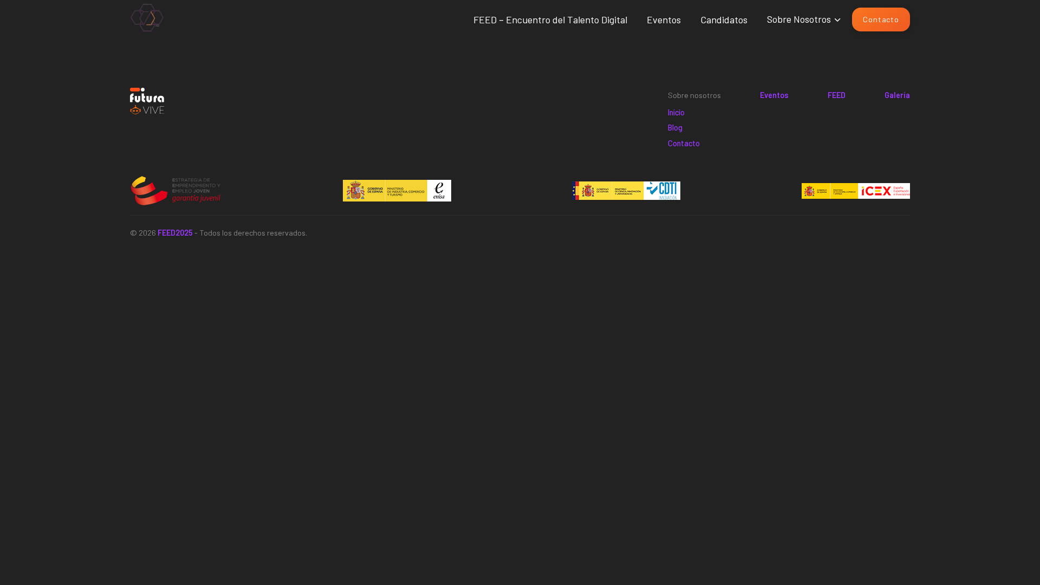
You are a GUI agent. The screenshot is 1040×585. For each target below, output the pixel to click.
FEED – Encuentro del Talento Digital (550, 19)
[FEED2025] (147, 20)
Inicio (676, 112)
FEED (837, 95)
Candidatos (724, 19)
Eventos (664, 19)
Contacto (881, 19)
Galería (897, 95)
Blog (675, 127)
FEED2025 (175, 232)
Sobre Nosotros (799, 19)
